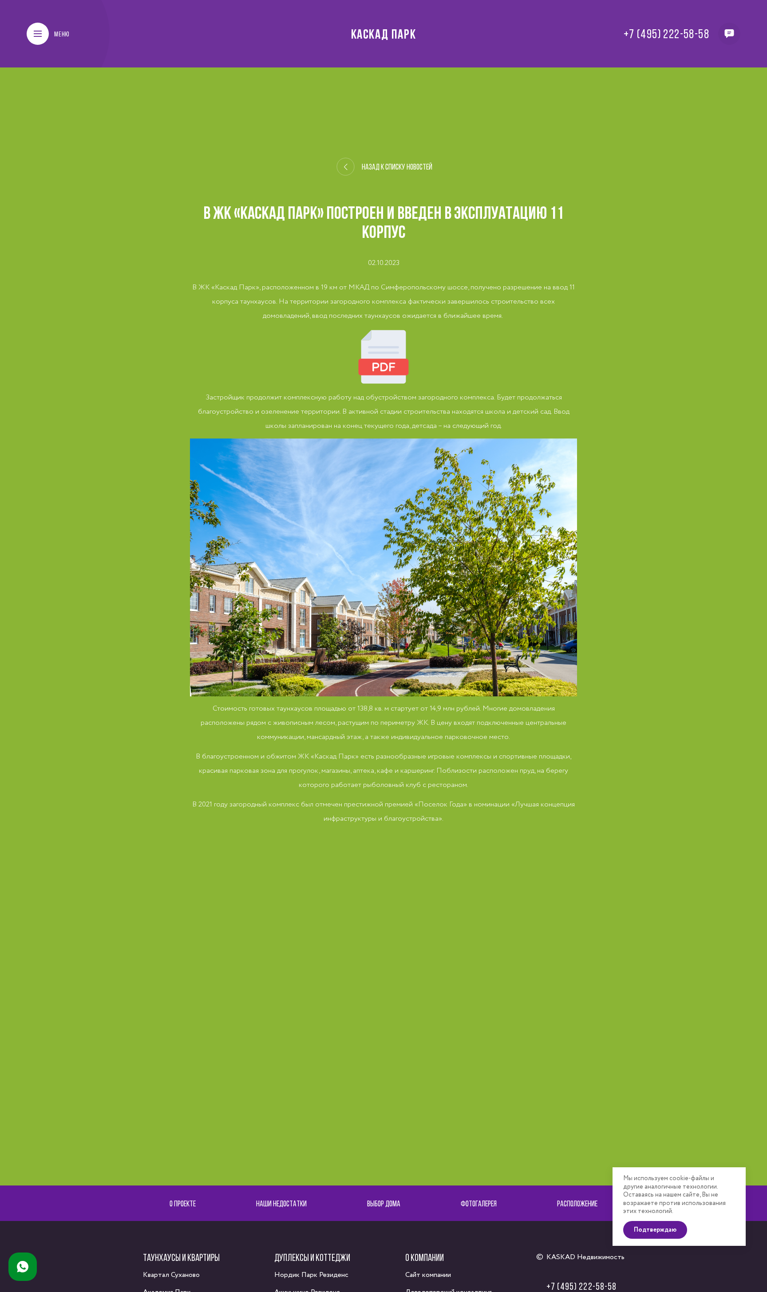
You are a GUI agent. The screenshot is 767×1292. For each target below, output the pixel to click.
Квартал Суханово (171, 1275)
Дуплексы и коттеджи (312, 1257)
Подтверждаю (655, 1229)
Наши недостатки (281, 1203)
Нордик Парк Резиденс (311, 1275)
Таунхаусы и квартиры (181, 1257)
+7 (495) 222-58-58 (666, 33)
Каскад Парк (383, 34)
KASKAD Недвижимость (585, 1257)
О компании (424, 1257)
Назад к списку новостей (397, 166)
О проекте (183, 1203)
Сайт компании (428, 1275)
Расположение (577, 1203)
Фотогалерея (479, 1203)
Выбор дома (383, 1203)
